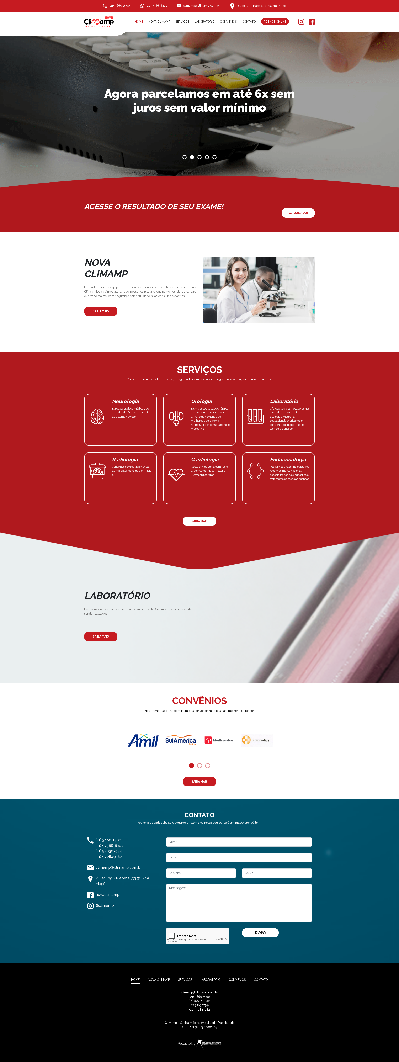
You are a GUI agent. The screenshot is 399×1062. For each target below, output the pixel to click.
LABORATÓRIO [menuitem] (205, 21)
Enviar (260, 932)
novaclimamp (107, 894)
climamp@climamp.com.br (201, 5)
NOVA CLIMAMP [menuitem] (159, 21)
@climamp (105, 905)
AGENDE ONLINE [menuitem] (275, 21)
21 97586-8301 (156, 5)
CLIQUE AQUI (298, 213)
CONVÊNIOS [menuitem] (228, 21)
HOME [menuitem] (139, 21)
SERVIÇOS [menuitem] (182, 21)
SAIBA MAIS (101, 311)
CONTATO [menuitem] (249, 21)
